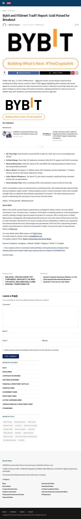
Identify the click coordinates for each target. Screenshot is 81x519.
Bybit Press (37, 233)
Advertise (13, 512)
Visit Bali (21, 440)
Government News (10, 392)
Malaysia (18, 433)
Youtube (61, 243)
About (4, 512)
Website (45, 340)
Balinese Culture (20, 422)
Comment (7, 304)
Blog (4, 368)
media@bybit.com (35, 236)
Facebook (13, 243)
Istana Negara (8, 433)
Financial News (9, 388)
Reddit (37, 243)
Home (4, 10)
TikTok (51, 243)
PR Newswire (11, 10)
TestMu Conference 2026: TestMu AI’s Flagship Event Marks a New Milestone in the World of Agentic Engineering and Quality (65, 135)
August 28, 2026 (18, 136)
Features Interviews (11, 380)
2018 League (8, 422)
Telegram (44, 243)
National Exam (8, 436)
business (18, 425)
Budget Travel (8, 425)
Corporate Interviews (11, 376)
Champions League (30, 425)
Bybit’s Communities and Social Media (37, 239)
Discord (5, 243)
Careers (22, 512)
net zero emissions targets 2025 (26, 436)
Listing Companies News (12, 400)
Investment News (10, 396)
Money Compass (14, 25)
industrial (31, 429)
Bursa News (7, 372)
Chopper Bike (8, 429)
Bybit (37, 81)
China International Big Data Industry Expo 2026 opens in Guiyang (24, 475)
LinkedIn (30, 243)
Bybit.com (13, 229)
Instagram (22, 243)
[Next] (42, 146)
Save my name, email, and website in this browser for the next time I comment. (32, 350)
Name (5, 331)
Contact (30, 512)
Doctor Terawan (20, 429)
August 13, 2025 (28, 25)
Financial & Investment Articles (16, 384)
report (43, 83)
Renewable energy (10, 440)
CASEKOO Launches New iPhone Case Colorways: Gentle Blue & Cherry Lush (25, 133)
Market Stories (28, 433)
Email (5, 341)
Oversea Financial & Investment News (18, 404)
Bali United (31, 422)
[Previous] (38, 146)
